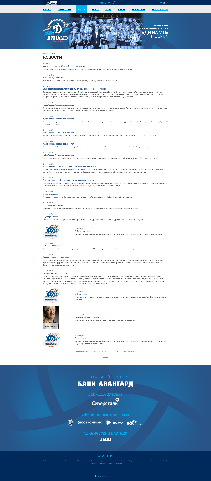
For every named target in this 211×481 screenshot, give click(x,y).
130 (94, 351)
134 (117, 351)
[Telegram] (109, 3)
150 (125, 351)
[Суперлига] (51, 2)
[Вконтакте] (101, 3)
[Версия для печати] (161, 2)
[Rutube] (113, 3)
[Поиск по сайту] (158, 3)
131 (100, 351)
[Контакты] (152, 2)
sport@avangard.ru (117, 463)
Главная (45, 53)
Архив (105, 357)
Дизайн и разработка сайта (140, 461)
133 (111, 351)
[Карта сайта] (155, 3)
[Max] (105, 2)
